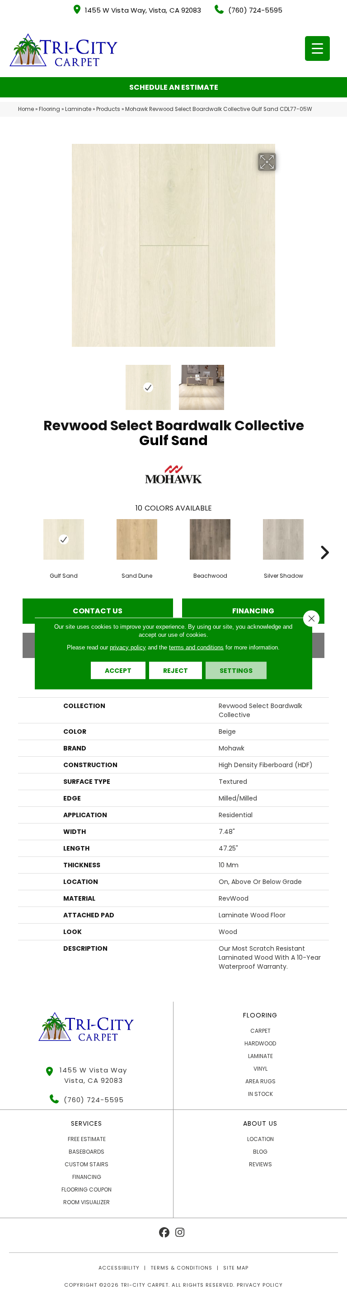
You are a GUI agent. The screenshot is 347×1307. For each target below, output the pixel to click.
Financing (253, 611)
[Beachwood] (210, 539)
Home (26, 109)
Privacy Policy (260, 1285)
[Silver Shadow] (283, 539)
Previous (65, 382)
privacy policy (128, 647)
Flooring (49, 109)
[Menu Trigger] (317, 48)
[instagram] (180, 1232)
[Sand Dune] (137, 539)
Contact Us (97, 611)
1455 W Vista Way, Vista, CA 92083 (143, 10)
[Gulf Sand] (63, 539)
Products (108, 109)
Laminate (78, 109)
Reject (175, 670)
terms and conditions (196, 647)
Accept (118, 670)
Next (281, 382)
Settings (236, 670)
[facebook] (164, 1232)
